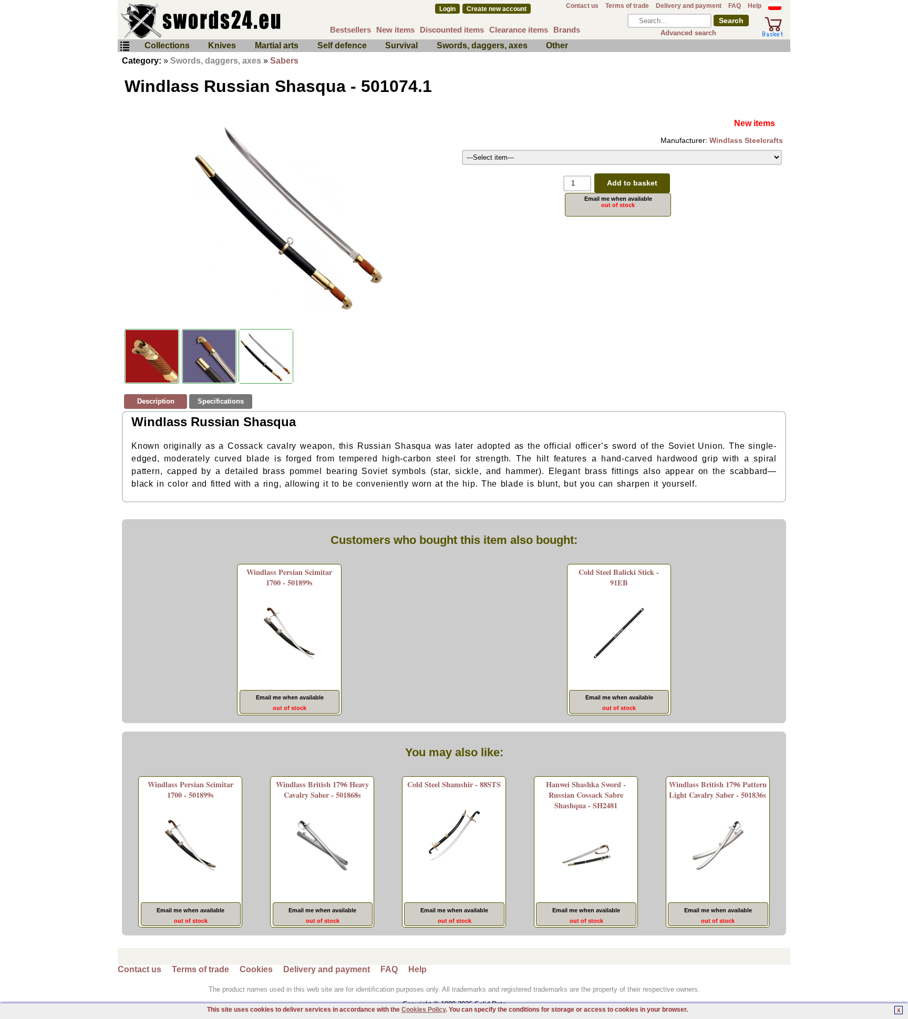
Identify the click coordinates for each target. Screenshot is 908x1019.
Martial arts (276, 45)
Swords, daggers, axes (482, 45)
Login (447, 9)
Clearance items (518, 29)
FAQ (734, 6)
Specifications (221, 401)
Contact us (582, 6)
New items (395, 29)
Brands (566, 29)
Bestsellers (350, 29)
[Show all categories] (124, 46)
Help (754, 6)
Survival (401, 45)
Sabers (284, 60)
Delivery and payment (688, 6)
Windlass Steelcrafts (746, 140)
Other (557, 45)
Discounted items (452, 29)
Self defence (342, 45)
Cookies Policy (423, 1009)
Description (155, 401)
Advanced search (688, 33)
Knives (222, 45)
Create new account (497, 9)
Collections (167, 45)
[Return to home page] (235, 21)
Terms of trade (627, 6)
